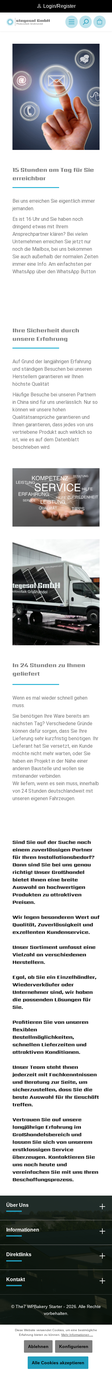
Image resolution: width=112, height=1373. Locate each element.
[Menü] (71, 22)
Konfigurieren (73, 1346)
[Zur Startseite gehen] (28, 22)
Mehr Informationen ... (77, 1334)
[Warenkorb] (99, 22)
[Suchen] (85, 22)
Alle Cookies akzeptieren (58, 1362)
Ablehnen (38, 1346)
